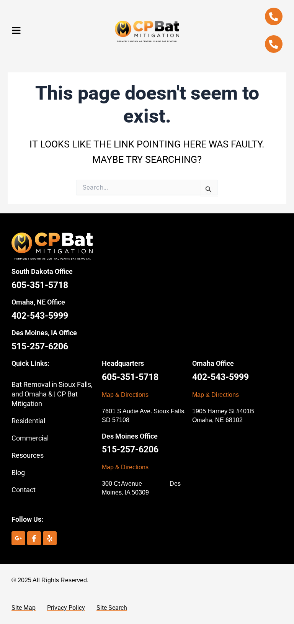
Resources (27, 455)
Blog (18, 472)
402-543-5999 (39, 316)
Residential (28, 421)
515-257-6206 (39, 346)
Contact (23, 490)
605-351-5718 (39, 285)
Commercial (30, 438)
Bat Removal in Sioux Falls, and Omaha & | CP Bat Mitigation (52, 394)
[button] (16, 30)
